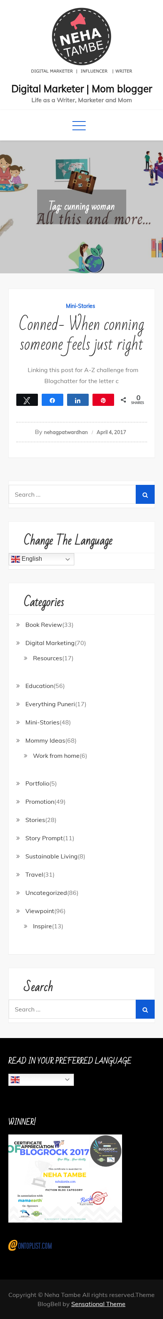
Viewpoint (39, 911)
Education (39, 685)
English (31, 559)
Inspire (42, 926)
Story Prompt (44, 838)
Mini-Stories (80, 306)
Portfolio (37, 783)
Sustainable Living (51, 856)
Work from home (56, 755)
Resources (47, 658)
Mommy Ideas (45, 740)
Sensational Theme (98, 1304)
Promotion (39, 801)
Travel (34, 874)
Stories (35, 820)
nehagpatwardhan (66, 432)
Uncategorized (46, 892)
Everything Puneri (50, 704)
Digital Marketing (50, 643)
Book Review (43, 624)
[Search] (145, 494)
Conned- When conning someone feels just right (81, 335)
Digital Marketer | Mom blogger (81, 88)
